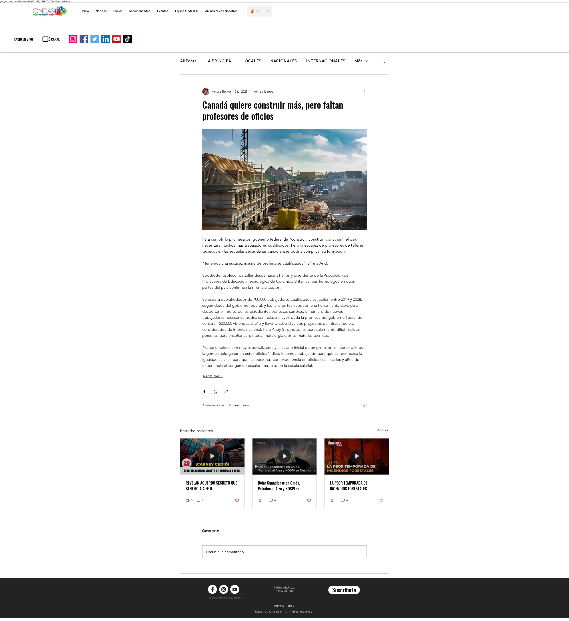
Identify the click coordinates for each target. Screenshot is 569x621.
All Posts (188, 60)
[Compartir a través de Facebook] (204, 391)
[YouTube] (116, 39)
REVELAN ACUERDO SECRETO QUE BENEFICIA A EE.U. (211, 485)
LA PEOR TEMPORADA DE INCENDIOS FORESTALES (348, 485)
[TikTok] (127, 39)
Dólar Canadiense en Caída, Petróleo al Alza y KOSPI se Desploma (279, 485)
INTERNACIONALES (325, 60)
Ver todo (383, 430)
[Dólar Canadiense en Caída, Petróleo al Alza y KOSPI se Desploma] (284, 456)
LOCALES (251, 60)
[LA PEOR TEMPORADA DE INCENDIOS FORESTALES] (357, 456)
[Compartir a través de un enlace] (226, 391)
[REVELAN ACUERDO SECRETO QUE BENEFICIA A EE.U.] (212, 456)
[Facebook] (84, 39)
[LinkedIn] (105, 39)
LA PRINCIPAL (219, 60)
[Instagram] (73, 39)
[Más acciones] (364, 91)
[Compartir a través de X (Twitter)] (215, 391)
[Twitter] (94, 39)
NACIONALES (283, 60)
